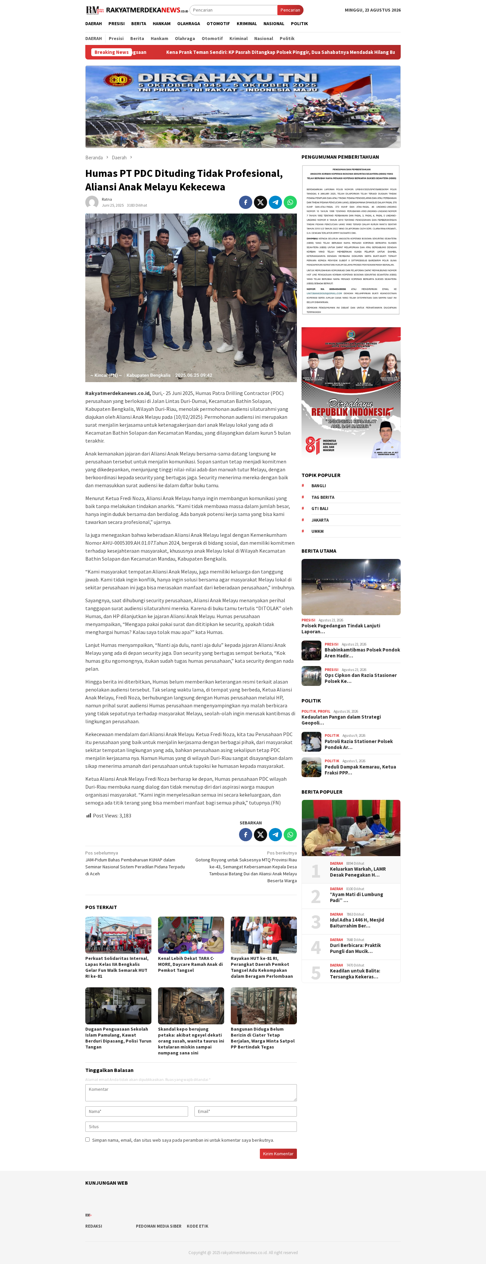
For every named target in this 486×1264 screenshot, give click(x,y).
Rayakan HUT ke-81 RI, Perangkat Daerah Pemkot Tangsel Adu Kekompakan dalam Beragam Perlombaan (262, 967)
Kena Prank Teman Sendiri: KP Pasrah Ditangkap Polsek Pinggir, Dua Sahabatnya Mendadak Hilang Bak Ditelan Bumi (231, 52)
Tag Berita (322, 497)
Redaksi (93, 1226)
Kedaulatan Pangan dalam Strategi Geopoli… (341, 720)
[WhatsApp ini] (290, 202)
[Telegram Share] (275, 202)
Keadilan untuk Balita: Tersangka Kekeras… (355, 974)
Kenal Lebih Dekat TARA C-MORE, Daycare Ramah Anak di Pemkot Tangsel (190, 964)
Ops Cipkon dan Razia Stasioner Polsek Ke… (361, 679)
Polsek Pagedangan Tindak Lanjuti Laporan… (341, 629)
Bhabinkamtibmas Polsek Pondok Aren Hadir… (362, 653)
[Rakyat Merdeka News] (137, 10)
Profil (324, 711)
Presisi (308, 620)
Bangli (318, 486)
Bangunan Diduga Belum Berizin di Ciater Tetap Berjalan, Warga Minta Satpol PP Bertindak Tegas (263, 1038)
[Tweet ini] (260, 202)
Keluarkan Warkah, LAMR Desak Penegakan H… (358, 872)
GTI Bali (319, 509)
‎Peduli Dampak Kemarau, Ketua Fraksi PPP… (360, 770)
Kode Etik (197, 1226)
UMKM (317, 531)
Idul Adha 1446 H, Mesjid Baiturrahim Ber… (357, 923)
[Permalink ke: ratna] (92, 202)
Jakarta (320, 520)
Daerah (336, 863)
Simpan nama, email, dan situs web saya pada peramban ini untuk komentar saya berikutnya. (183, 1140)
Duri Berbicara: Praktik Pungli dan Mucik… (355, 949)
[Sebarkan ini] (245, 202)
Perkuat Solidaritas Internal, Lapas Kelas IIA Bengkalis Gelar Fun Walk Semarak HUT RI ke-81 (116, 967)
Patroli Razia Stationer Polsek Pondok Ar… (359, 744)
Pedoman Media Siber (159, 1226)
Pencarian (290, 10)
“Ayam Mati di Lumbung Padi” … (356, 898)
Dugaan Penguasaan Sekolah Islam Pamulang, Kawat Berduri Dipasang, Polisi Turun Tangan (118, 1038)
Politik (309, 711)
